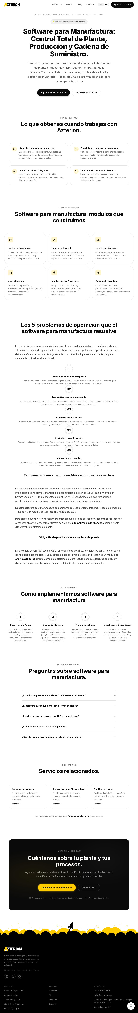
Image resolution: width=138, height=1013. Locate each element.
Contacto (90, 4)
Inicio (38, 15)
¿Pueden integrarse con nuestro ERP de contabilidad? (50, 716)
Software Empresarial (13, 990)
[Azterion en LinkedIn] (6, 976)
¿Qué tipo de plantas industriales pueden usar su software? (54, 695)
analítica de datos (25, 559)
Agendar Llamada (122, 4)
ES (106, 5)
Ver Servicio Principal (86, 92)
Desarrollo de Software (56, 15)
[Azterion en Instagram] (13, 976)
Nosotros (70, 4)
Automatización (11, 995)
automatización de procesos (87, 523)
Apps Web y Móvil (12, 999)
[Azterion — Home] (12, 4)
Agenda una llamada (79, 816)
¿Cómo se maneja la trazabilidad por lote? (44, 726)
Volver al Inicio (89, 887)
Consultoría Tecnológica (15, 1004)
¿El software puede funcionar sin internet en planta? (50, 705)
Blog (80, 4)
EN (101, 5)
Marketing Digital (11, 1008)
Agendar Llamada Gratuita (55, 887)
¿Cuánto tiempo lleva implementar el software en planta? (52, 737)
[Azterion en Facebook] (19, 976)
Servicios (56, 4)
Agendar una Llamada (52, 92)
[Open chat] (131, 1006)
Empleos (53, 999)
